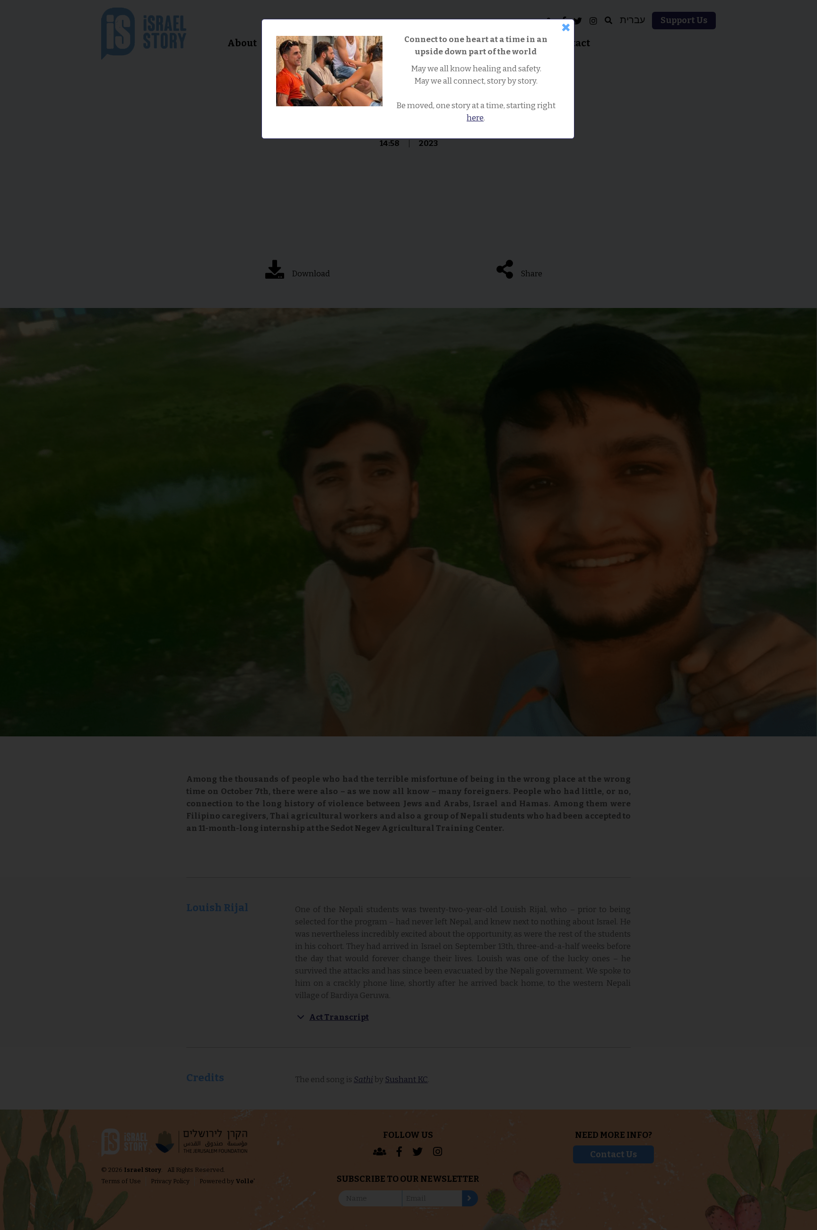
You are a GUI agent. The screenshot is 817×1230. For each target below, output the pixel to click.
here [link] (475, 118)
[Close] (566, 27)
